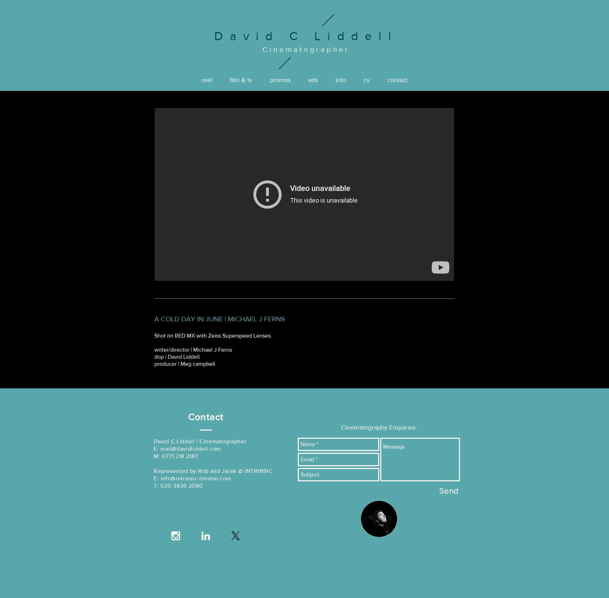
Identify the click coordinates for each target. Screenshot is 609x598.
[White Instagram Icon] (176, 536)
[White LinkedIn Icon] (205, 536)
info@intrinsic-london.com (196, 478)
